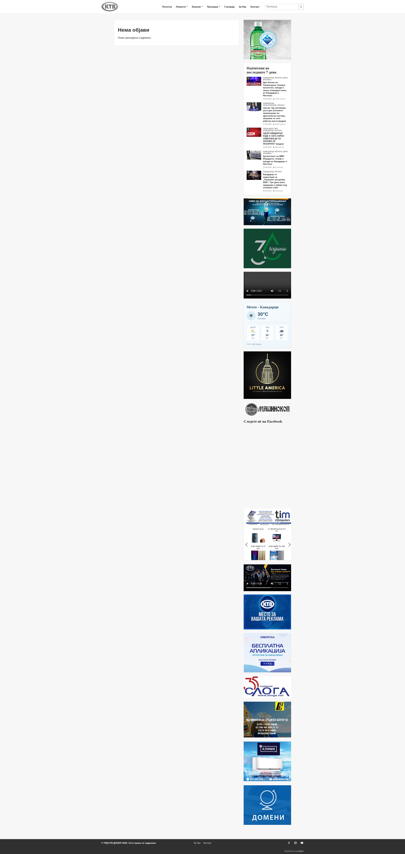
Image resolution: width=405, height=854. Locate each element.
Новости (181, 6)
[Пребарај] (301, 7)
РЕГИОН (278, 78)
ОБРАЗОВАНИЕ (269, 105)
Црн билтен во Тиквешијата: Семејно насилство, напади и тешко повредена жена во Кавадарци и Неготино (274, 89)
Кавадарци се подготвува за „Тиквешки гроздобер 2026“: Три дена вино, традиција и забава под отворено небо (275, 181)
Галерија (229, 6)
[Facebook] (289, 843)
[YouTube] (302, 843)
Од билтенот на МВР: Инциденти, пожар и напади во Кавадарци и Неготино (275, 160)
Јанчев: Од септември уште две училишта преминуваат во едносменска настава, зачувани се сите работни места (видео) (274, 114)
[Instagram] (295, 843)
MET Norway (256, 344)
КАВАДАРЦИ (268, 78)
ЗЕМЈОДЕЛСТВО (270, 129)
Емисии (196, 6)
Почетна (167, 6)
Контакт (254, 6)
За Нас (242, 6)
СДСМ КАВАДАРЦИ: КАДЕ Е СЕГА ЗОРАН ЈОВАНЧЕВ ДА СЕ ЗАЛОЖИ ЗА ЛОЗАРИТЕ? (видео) (273, 138)
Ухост (301, 851)
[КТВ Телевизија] (109, 6)
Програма (212, 6)
